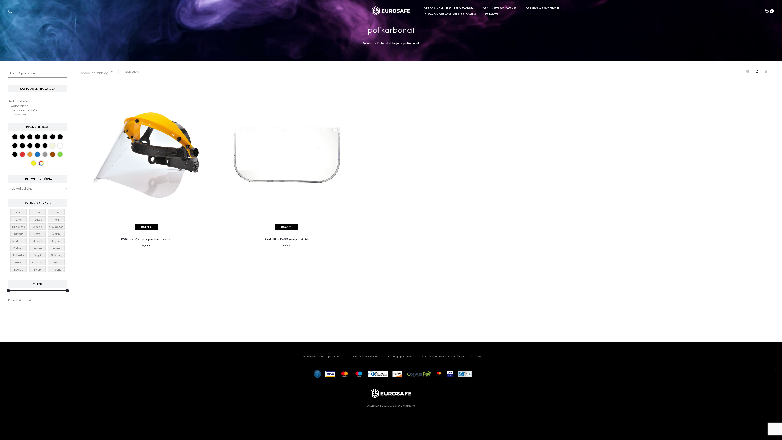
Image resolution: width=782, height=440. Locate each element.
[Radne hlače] (37, 106)
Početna (368, 43)
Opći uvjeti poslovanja (500, 8)
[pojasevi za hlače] (37, 110)
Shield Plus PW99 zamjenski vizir (286, 239)
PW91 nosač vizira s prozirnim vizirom (146, 239)
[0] (767, 11)
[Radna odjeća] (37, 101)
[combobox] (95, 71)
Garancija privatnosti (542, 8)
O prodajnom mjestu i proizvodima (449, 8)
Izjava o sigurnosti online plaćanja (450, 14)
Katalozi (491, 14)
